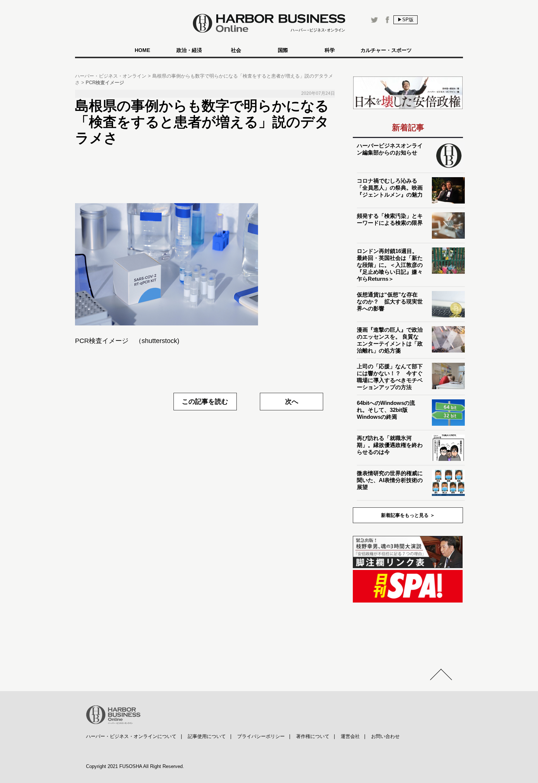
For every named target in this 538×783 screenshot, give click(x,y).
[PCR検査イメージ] (205, 264)
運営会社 (350, 736)
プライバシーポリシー (261, 736)
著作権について (312, 736)
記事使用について (207, 736)
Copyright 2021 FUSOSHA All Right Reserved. (135, 766)
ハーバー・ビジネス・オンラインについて (131, 736)
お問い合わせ (385, 736)
